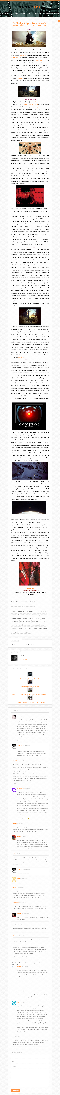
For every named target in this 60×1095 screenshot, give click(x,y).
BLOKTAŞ (28, 256)
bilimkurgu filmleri (16, 627)
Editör (22, 665)
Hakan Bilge (35, 630)
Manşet (15, 14)
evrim (43, 627)
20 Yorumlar (33, 610)
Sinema (23, 14)
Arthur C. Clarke (42, 620)
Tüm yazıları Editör (24, 668)
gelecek (28, 630)
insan (20, 634)
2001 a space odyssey (17, 617)
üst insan (14, 624)
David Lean (20, 72)
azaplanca (19, 845)
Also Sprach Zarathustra (18, 620)
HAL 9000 (21, 366)
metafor (43, 634)
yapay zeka (28, 641)
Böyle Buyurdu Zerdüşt (31, 113)
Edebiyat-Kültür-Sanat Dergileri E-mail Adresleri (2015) (30, 711)
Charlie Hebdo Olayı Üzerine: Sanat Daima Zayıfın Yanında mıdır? (30, 703)
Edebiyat (38, 14)
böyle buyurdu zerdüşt (24, 624)
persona (19, 725)
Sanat (30, 14)
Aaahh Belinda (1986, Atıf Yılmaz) (30, 695)
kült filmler (27, 634)
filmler (22, 630)
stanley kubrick (43, 637)
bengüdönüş (35, 624)
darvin (30, 627)
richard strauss (22, 637)
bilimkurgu (23, 64)
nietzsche (14, 637)
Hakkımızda (6, 14)
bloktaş (25, 627)
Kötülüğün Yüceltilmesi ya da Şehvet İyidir (30, 688)
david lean (37, 627)
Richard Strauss (39, 111)
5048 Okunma (24, 610)
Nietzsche (19, 87)
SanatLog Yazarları (30, 17)
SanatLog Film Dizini (51, 14)
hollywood (14, 634)
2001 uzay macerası (29, 617)
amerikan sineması (30, 620)
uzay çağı (20, 641)
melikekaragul (20, 797)
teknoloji (14, 641)
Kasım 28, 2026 (14, 610)
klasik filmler (35, 634)
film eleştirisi (15, 630)
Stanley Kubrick (15, 67)
